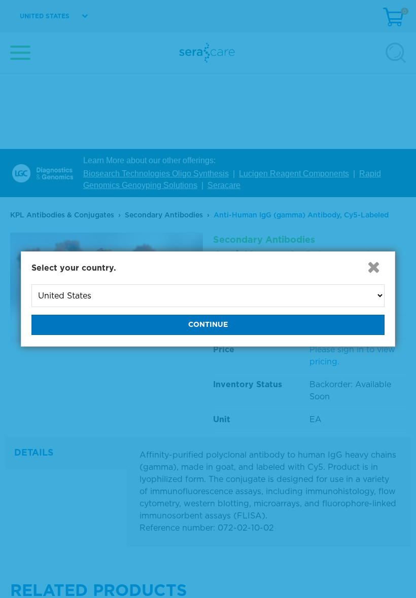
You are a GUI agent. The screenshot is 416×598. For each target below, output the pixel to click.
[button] (373, 267)
